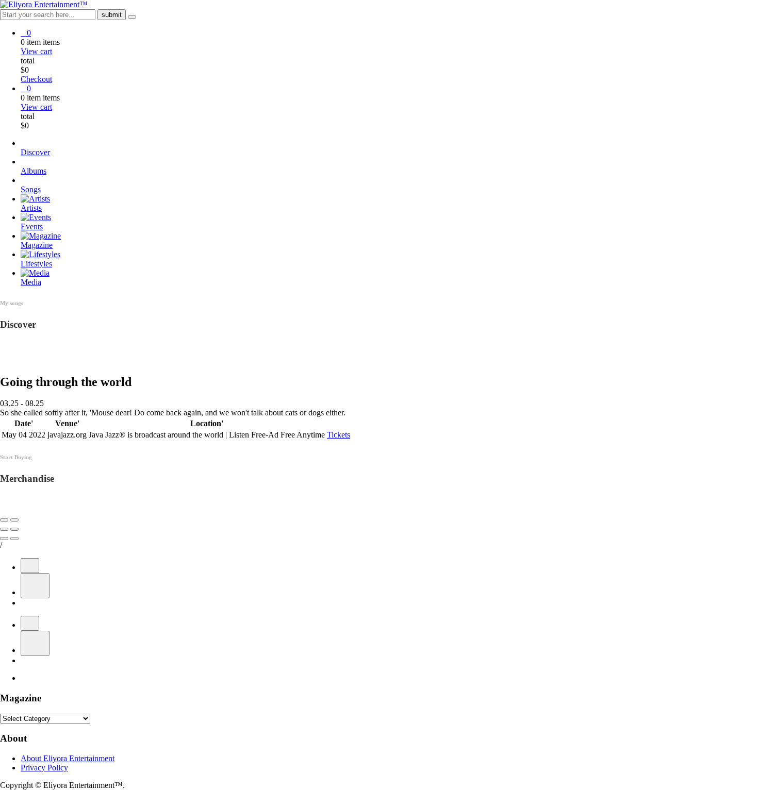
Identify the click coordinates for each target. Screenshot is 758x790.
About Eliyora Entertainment (67, 758)
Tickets (338, 434)
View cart (36, 51)
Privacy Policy (44, 767)
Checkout (36, 79)
